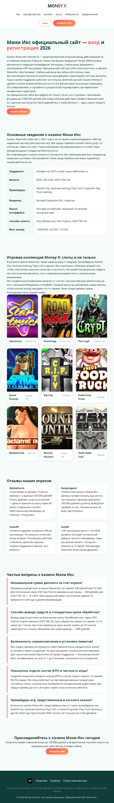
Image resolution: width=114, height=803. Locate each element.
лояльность (72, 14)
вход (45, 23)
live (18, 14)
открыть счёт (64, 23)
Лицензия (41, 780)
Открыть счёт (57, 751)
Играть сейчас (18, 111)
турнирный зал (32, 14)
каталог (48, 14)
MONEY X (57, 6)
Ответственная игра (75, 780)
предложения (90, 14)
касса (59, 14)
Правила (55, 780)
